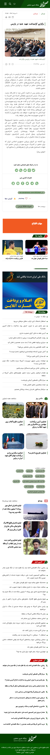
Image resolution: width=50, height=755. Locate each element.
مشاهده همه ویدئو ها (9, 501)
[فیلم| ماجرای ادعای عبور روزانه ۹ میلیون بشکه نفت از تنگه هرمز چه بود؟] (35, 512)
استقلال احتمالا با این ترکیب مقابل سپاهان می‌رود (29, 321)
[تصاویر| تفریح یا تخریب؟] (37, 441)
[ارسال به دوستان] (9, 17)
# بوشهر (29, 471)
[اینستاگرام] (29, 170)
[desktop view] (14, 4)
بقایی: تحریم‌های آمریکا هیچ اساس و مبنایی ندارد (30, 692)
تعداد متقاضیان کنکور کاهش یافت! (34, 385)
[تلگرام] (16, 170)
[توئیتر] (25, 170)
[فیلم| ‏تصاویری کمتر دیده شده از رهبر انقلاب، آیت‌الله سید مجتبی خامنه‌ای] (35, 547)
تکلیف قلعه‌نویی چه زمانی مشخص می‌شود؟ (32, 347)
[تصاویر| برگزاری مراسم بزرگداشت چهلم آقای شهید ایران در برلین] (13, 441)
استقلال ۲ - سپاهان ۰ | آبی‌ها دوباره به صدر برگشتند (29, 635)
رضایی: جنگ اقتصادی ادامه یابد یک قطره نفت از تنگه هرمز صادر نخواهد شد (24, 569)
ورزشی (35, 13)
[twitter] (27, 183)
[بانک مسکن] (25, 225)
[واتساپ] (21, 170)
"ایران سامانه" (20, 752)
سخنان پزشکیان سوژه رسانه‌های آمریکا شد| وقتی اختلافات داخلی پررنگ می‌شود (24, 641)
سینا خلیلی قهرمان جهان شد (39, 258)
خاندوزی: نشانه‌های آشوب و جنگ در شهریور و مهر (30, 706)
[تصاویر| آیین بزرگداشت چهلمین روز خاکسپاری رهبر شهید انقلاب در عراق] (37, 410)
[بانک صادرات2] (25, 289)
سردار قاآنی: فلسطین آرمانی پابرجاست (33, 380)
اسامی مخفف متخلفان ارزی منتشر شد (33, 618)
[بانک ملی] (25, 277)
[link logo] (25, 738)
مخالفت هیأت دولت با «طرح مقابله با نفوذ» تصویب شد (27, 587)
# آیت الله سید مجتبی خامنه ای (33, 481)
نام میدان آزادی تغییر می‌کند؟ (36, 356)
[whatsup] (36, 183)
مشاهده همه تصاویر (9, 398)
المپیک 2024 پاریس (24, 206)
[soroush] (13, 183)
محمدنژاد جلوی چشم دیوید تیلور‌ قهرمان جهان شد (29, 582)
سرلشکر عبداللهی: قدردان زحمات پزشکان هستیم (30, 389)
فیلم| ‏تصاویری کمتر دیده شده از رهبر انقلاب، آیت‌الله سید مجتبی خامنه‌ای (12, 543)
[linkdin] (18, 183)
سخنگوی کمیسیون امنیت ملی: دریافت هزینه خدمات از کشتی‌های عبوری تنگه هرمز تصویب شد (24, 576)
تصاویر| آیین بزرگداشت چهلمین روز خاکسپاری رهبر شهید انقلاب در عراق (37, 424)
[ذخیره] (13, 17)
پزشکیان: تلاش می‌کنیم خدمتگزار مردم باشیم (31, 368)
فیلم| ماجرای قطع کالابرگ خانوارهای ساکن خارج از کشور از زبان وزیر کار (12, 526)
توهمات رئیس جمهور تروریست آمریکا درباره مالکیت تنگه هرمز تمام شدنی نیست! (24, 362)
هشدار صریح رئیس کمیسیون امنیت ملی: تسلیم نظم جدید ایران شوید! (24, 712)
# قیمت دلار (29, 486)
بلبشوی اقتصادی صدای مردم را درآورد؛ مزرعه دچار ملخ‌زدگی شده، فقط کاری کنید (24, 624)
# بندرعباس (40, 471)
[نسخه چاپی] (6, 17)
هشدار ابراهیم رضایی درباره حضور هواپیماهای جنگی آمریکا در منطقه (24, 374)
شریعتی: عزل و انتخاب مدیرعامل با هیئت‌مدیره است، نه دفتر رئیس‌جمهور (27, 699)
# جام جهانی (28, 476)
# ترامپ (20, 471)
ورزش (43, 13)
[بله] (33, 170)
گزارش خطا (9, 198)
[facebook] (22, 183)
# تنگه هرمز (40, 476)
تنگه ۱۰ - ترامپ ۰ (40, 316)
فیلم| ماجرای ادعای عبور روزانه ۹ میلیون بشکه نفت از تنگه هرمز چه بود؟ (11, 509)
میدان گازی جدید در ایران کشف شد (34, 630)
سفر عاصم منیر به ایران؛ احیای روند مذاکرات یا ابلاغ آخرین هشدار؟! (24, 327)
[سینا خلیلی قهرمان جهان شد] (36, 247)
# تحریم (16, 481)
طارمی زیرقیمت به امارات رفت (14, 258)
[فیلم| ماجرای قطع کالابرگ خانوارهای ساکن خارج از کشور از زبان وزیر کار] (35, 529)
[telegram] (32, 183)
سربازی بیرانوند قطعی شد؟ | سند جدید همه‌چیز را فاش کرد (27, 342)
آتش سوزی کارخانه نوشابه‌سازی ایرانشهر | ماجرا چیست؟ (27, 351)
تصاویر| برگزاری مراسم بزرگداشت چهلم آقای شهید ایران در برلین (14, 456)
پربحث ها (28, 312)
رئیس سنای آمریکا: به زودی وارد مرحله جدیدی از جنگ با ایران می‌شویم (24, 608)
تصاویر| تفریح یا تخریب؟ (37, 453)
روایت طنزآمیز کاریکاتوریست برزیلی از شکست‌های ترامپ (27, 338)
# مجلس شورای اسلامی (36, 492)
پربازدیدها (41, 312)
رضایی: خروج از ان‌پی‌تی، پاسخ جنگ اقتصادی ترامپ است (28, 718)
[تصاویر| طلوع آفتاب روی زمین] (13, 410)
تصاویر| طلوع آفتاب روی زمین (14, 423)
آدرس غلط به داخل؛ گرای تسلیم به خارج (33, 333)
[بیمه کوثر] (25, 303)
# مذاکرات (40, 486)
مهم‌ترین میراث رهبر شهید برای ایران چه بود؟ (31, 651)
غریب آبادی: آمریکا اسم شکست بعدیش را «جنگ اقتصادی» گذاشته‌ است (24, 724)
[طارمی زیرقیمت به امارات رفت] (12, 247)
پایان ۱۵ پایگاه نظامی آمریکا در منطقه (33, 614)
